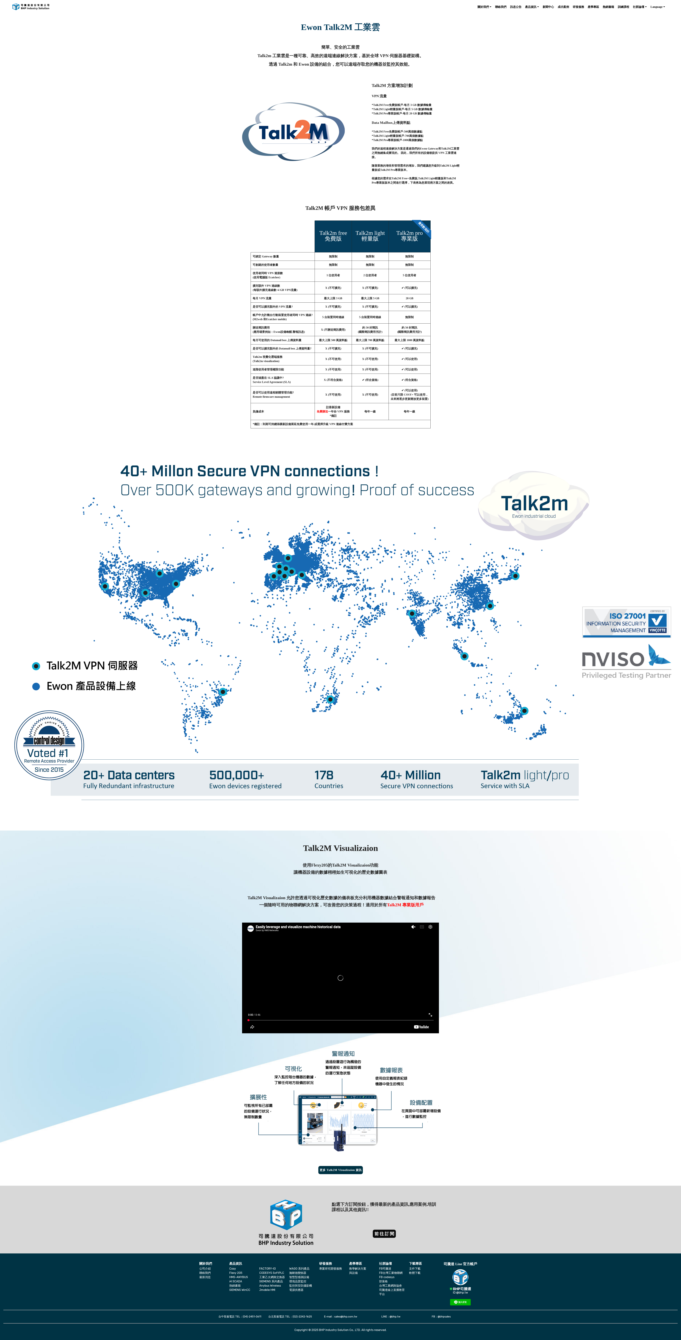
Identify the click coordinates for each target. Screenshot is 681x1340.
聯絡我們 (205, 1273)
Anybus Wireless (270, 1285)
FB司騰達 (385, 1268)
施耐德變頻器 (297, 1273)
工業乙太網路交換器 (272, 1277)
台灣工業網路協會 (390, 1285)
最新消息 (205, 1277)
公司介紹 (205, 1268)
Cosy (232, 1268)
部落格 (383, 1281)
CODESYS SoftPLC (271, 1273)
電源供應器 (296, 1290)
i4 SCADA (235, 1281)
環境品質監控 (297, 1281)
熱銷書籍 (235, 1285)
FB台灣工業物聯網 (391, 1273)
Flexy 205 (235, 1273)
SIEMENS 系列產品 (271, 1281)
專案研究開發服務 (330, 1268)
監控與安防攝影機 (300, 1285)
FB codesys (386, 1277)
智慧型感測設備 (299, 1277)
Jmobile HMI (267, 1290)
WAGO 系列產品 (299, 1268)
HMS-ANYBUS (238, 1277)
